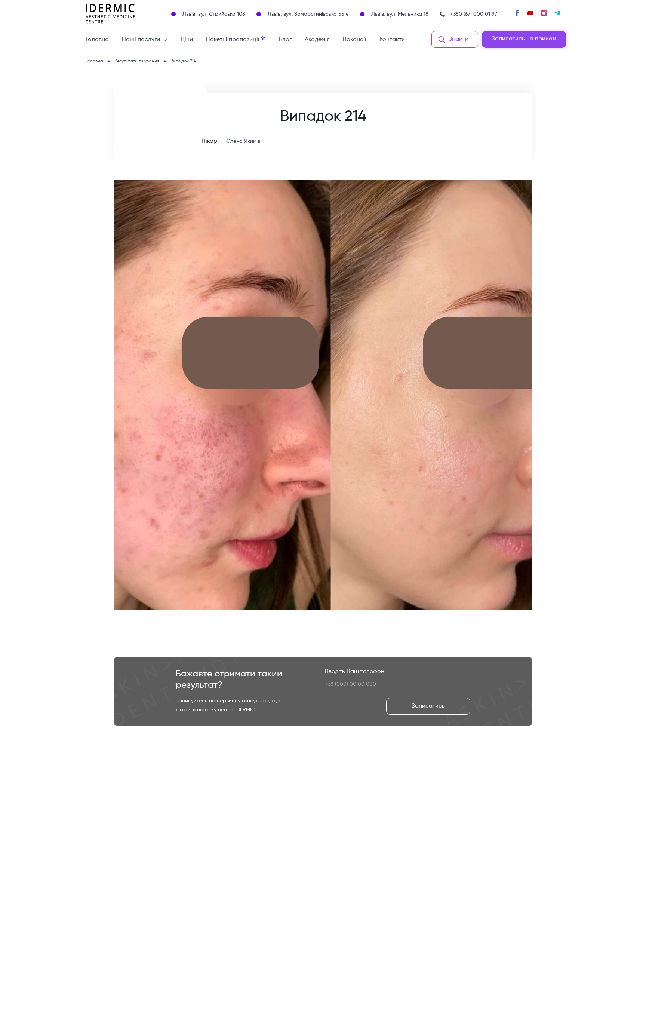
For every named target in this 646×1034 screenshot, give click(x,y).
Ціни (187, 40)
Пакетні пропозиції (236, 39)
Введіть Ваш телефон (354, 672)
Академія (317, 40)
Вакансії (354, 40)
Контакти (392, 40)
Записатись (428, 706)
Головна (97, 40)
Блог (285, 40)
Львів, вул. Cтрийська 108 (213, 14)
